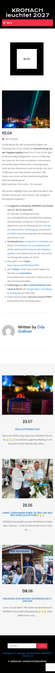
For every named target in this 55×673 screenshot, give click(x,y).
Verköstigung (31, 229)
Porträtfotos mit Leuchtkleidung (30, 245)
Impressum (15, 661)
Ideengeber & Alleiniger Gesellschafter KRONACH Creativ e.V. (27, 654)
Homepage (46, 289)
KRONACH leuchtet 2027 (27, 12)
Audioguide (15, 293)
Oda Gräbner (11, 138)
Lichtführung (13, 233)
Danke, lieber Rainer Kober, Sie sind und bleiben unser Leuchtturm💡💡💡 (27, 514)
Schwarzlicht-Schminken (37, 241)
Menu (9, 22)
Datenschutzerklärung (35, 661)
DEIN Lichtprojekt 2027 (27, 429)
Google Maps (33, 289)
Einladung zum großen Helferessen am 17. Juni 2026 (27, 599)
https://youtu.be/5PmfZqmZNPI (23, 265)
